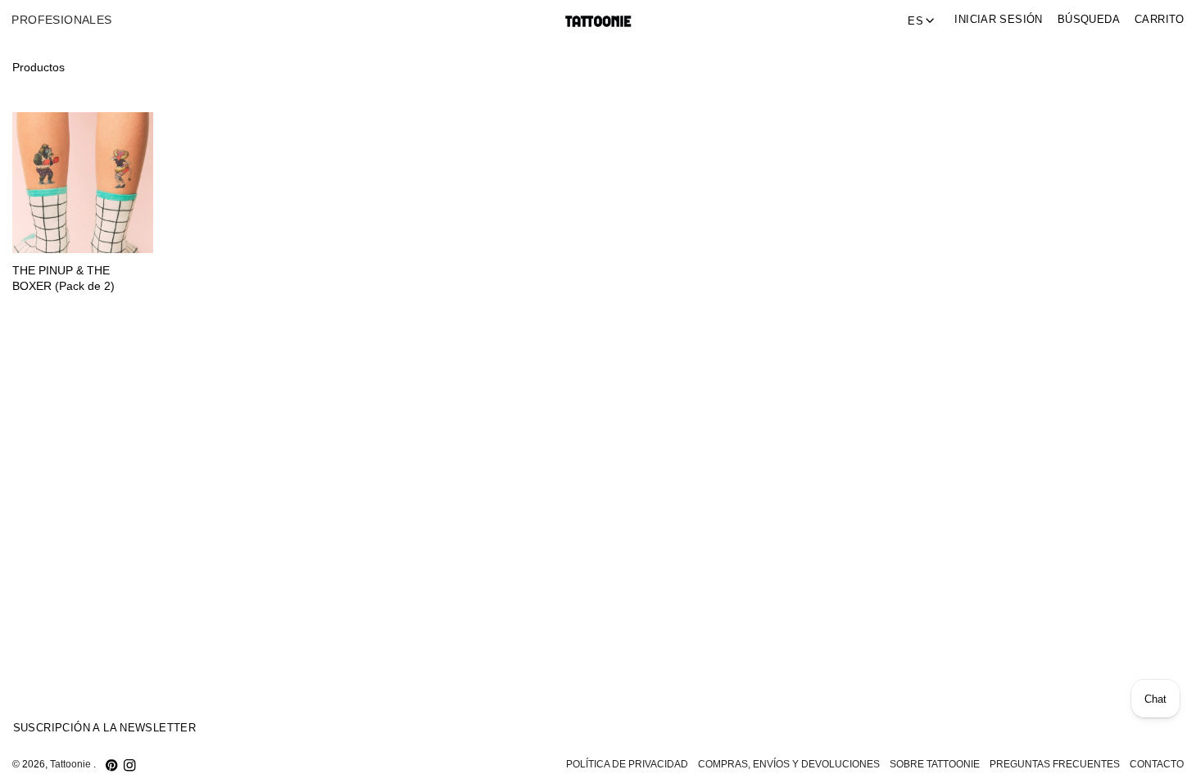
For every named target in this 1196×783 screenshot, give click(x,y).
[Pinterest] (111, 765)
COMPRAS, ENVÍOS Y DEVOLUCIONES (789, 764)
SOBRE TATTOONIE (935, 764)
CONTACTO (1157, 764)
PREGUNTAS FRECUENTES (1055, 764)
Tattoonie (71, 764)
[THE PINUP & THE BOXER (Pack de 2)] (82, 182)
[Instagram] (129, 765)
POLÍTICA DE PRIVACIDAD (627, 764)
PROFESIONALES (61, 20)
